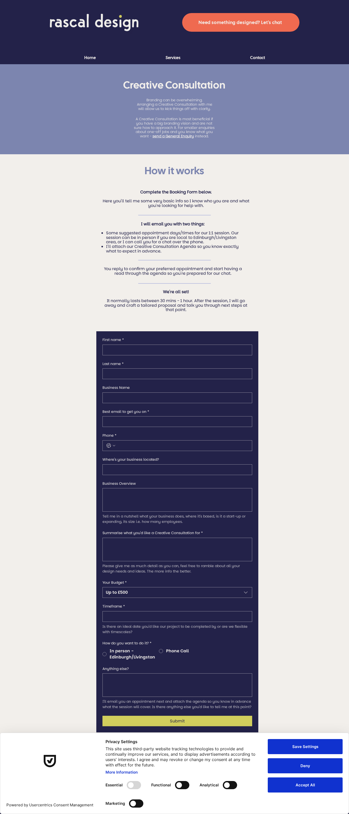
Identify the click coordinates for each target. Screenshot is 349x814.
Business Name (116, 387)
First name (113, 339)
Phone (109, 435)
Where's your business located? (130, 459)
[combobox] (177, 592)
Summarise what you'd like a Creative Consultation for (152, 533)
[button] (173, 57)
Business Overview (119, 483)
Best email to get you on (125, 411)
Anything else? (115, 668)
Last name (113, 363)
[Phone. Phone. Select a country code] (111, 446)
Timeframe (113, 606)
